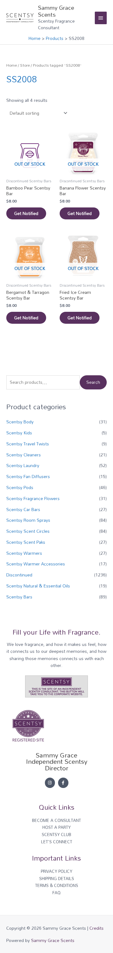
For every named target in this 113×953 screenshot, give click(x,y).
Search (93, 382)
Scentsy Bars (19, 596)
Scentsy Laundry (22, 465)
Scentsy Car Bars (23, 509)
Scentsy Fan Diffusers (28, 476)
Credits (96, 928)
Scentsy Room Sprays (28, 520)
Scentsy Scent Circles (28, 531)
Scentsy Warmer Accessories (35, 563)
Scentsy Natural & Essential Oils (38, 585)
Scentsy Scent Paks (25, 542)
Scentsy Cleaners (23, 454)
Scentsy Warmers (24, 553)
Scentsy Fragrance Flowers (33, 498)
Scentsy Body (20, 421)
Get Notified (26, 213)
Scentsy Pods (19, 487)
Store (25, 65)
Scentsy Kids (19, 432)
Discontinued (19, 574)
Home (11, 65)
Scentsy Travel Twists (27, 443)
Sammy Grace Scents (56, 11)
